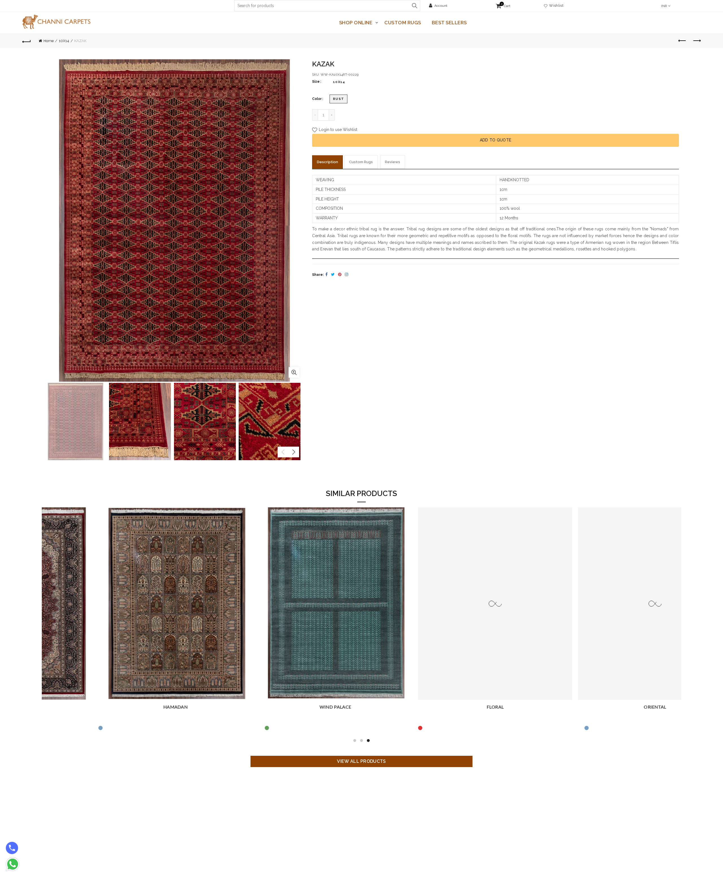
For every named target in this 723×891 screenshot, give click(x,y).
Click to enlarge (294, 372)
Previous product (682, 41)
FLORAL (441, 707)
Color (317, 99)
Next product (696, 41)
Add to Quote (495, 140)
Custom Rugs (402, 22)
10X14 (64, 41)
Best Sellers (449, 22)
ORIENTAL (601, 707)
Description (327, 162)
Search (414, 5)
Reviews (392, 162)
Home (48, 41)
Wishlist (555, 5)
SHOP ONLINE (356, 22)
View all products (361, 761)
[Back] (26, 41)
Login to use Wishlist (337, 130)
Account (441, 6)
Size (316, 82)
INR (664, 6)
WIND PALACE (281, 707)
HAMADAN (122, 707)
